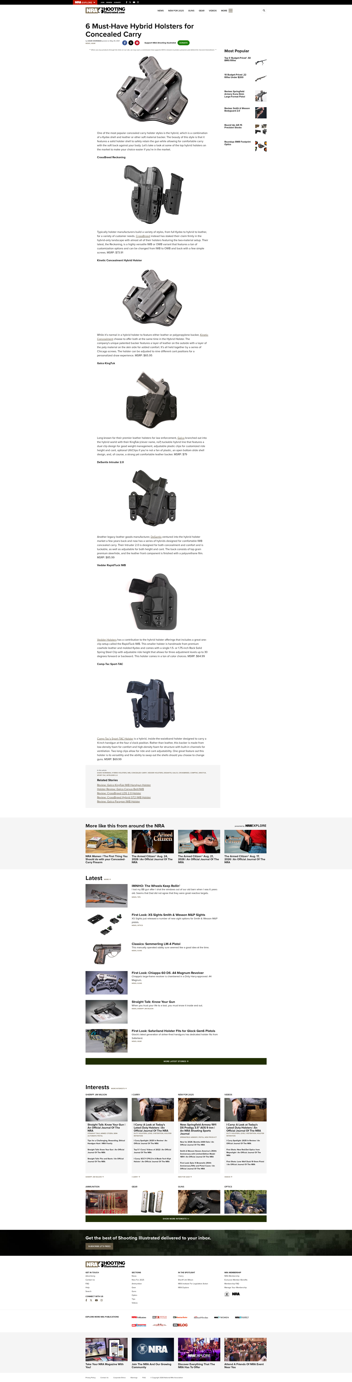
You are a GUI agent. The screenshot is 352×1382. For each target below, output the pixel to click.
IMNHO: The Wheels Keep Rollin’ (156, 885)
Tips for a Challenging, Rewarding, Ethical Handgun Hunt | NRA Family (106, 1142)
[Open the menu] (230, 10)
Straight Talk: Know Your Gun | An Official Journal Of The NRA (106, 1128)
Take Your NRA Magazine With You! (105, 1365)
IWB (128, 773)
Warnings (134, 1377)
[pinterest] (137, 41)
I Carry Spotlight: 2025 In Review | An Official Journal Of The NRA (150, 1142)
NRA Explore (183, 1287)
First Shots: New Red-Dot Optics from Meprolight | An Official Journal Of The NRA (243, 1152)
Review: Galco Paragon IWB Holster (118, 801)
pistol (201, 1137)
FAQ (87, 1283)
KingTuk (202, 773)
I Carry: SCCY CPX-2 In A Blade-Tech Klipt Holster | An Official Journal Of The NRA (152, 1160)
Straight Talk (94, 1133)
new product (211, 1137)
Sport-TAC (101, 775)
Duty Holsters (140, 1133)
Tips (139, 897)
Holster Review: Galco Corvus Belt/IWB (120, 789)
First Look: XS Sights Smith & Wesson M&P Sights (168, 914)
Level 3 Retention (155, 1133)
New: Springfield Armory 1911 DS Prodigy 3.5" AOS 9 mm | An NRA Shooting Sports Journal (198, 1129)
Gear (201, 10)
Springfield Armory (189, 1137)
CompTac (194, 773)
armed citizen (107, 1133)
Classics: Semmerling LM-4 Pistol (156, 943)
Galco (181, 438)
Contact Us (90, 1279)
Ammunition (93, 1186)
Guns (191, 10)
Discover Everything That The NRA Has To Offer (196, 1365)
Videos (213, 10)
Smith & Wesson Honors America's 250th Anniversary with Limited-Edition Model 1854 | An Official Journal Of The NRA (198, 1154)
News (161, 10)
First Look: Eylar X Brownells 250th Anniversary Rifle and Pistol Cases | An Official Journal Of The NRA (197, 1166)
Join (102, 2)
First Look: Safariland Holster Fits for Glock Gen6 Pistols (173, 1030)
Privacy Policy (91, 1377)
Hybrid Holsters (119, 773)
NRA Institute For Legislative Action (193, 1283)
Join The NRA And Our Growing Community (151, 1365)
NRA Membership (231, 1276)
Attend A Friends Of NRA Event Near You (244, 1365)
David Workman (104, 773)
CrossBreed (143, 236)
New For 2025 (176, 10)
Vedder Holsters (107, 640)
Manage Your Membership (235, 1287)
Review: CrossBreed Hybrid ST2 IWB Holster (124, 797)
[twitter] (131, 41)
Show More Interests (191, 1218)
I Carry (136, 1094)
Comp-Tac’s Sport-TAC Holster (115, 739)
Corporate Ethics (119, 1377)
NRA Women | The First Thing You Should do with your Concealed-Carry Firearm (107, 859)
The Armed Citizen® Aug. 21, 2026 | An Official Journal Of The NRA (198, 859)
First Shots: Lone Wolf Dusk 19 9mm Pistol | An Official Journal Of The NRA (245, 1163)
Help (88, 1287)
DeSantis (156, 537)
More (106, 879)
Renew (109, 2)
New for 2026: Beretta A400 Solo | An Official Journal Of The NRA (197, 1143)
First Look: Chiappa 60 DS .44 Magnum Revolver (168, 972)
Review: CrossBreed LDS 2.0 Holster (119, 793)
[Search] (264, 10)
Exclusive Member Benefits (236, 1279)
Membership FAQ (231, 1283)
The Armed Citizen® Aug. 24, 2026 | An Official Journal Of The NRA (152, 859)
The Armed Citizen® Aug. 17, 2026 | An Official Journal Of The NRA (244, 859)
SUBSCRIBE (99, 1246)
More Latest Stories (187, 1061)
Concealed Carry (139, 773)
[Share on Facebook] (125, 41)
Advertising (90, 1276)
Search (88, 1291)
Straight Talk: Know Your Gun (153, 1001)
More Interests (118, 1088)
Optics (140, 925)
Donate (117, 2)
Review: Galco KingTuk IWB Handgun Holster (124, 785)
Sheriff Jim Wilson (145, 1008)
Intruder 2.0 (112, 775)
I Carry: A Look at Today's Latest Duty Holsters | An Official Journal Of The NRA (151, 1128)
